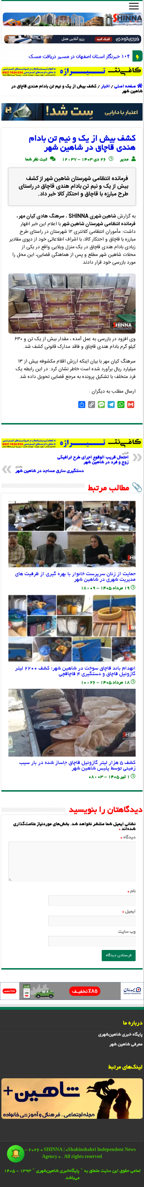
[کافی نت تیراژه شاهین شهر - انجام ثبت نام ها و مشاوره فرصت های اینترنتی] (72, 71)
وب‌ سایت (127, 932)
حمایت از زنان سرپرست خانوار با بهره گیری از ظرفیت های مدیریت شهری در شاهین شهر (75, 576)
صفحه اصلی (125, 86)
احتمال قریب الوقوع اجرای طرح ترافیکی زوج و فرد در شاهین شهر (93, 458)
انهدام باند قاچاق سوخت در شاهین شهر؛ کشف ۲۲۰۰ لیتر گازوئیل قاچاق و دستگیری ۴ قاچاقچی (75, 671)
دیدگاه (128, 837)
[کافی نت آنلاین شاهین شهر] (72, 444)
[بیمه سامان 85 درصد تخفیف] (72, 991)
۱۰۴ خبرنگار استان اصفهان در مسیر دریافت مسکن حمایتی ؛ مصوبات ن (125, 56)
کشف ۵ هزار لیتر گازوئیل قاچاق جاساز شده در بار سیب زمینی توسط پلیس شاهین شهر (77, 765)
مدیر (124, 159)
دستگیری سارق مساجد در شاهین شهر (49, 469)
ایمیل (129, 911)
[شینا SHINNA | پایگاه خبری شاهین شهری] (73, 19)
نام (132, 891)
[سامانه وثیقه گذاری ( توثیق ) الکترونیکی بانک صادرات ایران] (72, 112)
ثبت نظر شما (36, 159)
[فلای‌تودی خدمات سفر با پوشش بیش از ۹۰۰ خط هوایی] (72, 40)
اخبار (105, 86)
